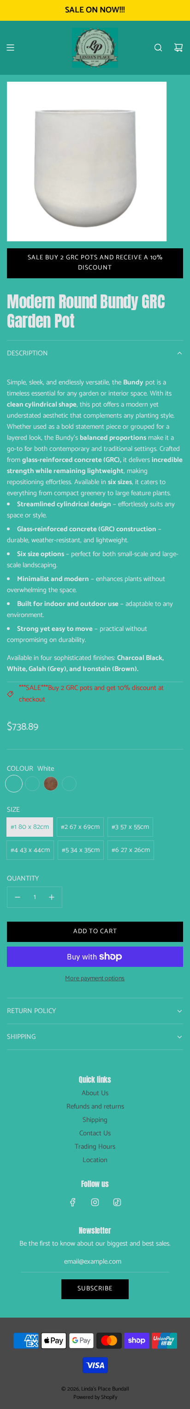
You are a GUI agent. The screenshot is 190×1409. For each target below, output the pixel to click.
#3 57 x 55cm (130, 827)
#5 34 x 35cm (81, 850)
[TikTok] (117, 1202)
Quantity (23, 878)
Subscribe (95, 1288)
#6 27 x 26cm (131, 850)
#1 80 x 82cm (30, 827)
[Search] (158, 47)
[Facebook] (73, 1202)
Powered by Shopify (95, 1397)
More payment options (95, 979)
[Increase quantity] (52, 897)
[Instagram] (95, 1202)
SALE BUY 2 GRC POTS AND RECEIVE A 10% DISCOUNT (95, 262)
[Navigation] (10, 47)
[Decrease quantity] (17, 897)
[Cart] (178, 47)
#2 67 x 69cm (80, 827)
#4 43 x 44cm (30, 850)
